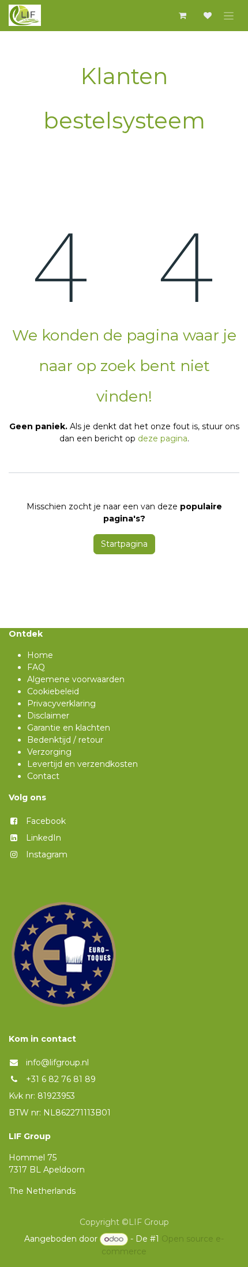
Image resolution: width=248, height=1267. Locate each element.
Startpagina (124, 544)
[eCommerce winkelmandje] (182, 15)
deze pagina (162, 438)
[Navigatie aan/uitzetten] (228, 16)
